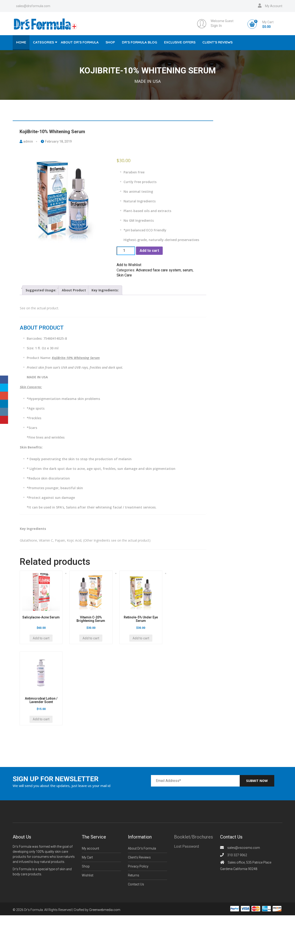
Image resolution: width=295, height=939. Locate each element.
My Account (273, 6)
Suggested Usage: (41, 290)
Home (21, 42)
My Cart (87, 857)
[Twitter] (4, 388)
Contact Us (136, 884)
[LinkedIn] (4, 404)
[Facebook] (4, 380)
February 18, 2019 (58, 141)
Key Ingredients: (105, 290)
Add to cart (149, 250)
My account (90, 848)
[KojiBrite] (64, 199)
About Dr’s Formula (80, 42)
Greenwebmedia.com (104, 910)
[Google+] (4, 396)
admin (28, 141)
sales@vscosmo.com (243, 848)
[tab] (41, 290)
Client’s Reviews (217, 42)
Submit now (257, 780)
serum (188, 270)
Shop (110, 42)
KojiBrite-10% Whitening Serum (52, 131)
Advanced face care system (158, 270)
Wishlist (87, 875)
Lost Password (186, 846)
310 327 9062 (237, 855)
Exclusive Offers (179, 42)
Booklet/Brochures (193, 836)
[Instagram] (4, 412)
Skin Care (124, 275)
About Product (74, 290)
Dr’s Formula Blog (139, 42)
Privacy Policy (138, 866)
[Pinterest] (4, 420)
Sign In (216, 25)
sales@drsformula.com (33, 6)
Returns (133, 875)
